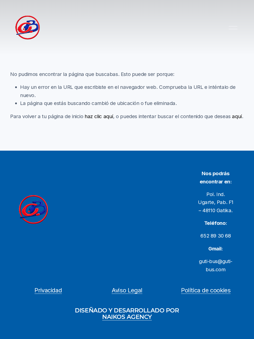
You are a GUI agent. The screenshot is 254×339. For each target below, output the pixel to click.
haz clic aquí (99, 116)
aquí (237, 116)
